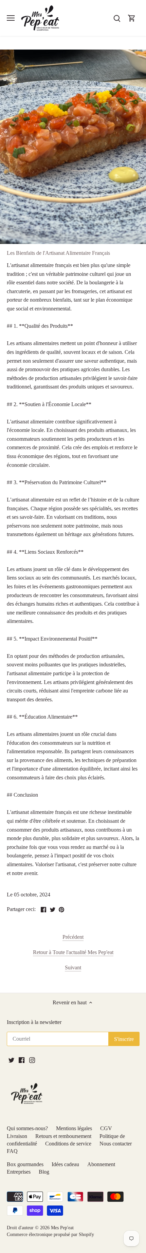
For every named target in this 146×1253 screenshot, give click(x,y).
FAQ (12, 1151)
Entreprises (19, 1172)
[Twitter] (11, 1060)
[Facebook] (21, 1060)
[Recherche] (116, 18)
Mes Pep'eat (62, 1227)
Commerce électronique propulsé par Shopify (50, 1234)
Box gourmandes (25, 1164)
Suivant (73, 967)
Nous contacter (115, 1143)
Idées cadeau (65, 1164)
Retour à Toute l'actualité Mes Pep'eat (73, 952)
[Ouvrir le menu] (11, 18)
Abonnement (101, 1164)
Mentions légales (74, 1128)
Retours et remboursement (63, 1136)
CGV (106, 1128)
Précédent (73, 937)
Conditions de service (68, 1143)
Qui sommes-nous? (27, 1128)
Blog (44, 1172)
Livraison (17, 1136)
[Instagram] (32, 1060)
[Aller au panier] (132, 18)
